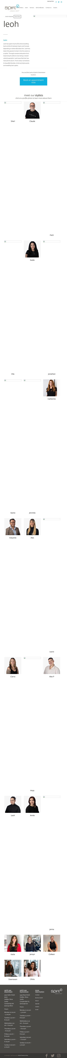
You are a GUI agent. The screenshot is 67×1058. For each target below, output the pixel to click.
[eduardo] (12, 526)
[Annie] (32, 804)
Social (36, 1009)
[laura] (51, 583)
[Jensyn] (32, 943)
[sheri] (12, 110)
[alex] (32, 526)
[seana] (12, 444)
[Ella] (12, 306)
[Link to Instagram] (61, 2)
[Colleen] (51, 943)
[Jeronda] (32, 444)
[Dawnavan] (12, 968)
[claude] (32, 110)
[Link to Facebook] (56, 2)
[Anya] (32, 722)
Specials (37, 1003)
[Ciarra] (12, 665)
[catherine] (51, 387)
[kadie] (32, 249)
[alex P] (51, 665)
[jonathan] (51, 306)
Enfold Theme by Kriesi (23, 1055)
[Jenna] (51, 861)
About (37, 1000)
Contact (37, 995)
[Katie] (12, 943)
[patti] (51, 167)
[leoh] (12, 804)
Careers (37, 1006)
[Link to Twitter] (58, 2)
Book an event (39, 997)
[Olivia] (32, 968)
